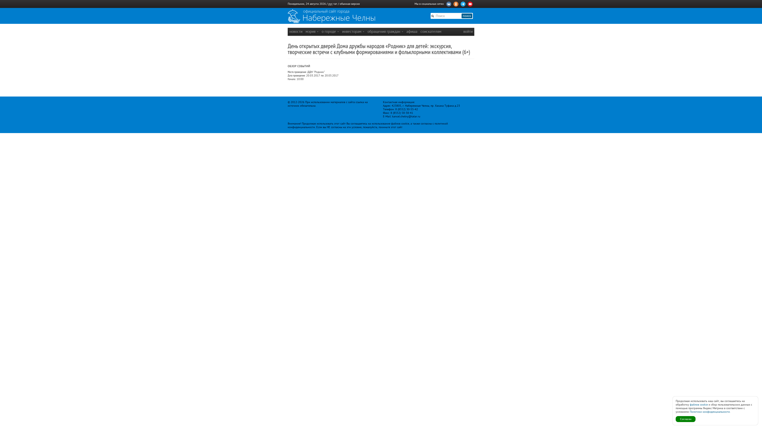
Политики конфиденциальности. (710, 411)
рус (330, 3)
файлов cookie (699, 404)
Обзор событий (299, 66)
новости (295, 31)
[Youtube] (470, 4)
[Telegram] (463, 4)
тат (335, 3)
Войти (468, 31)
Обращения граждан (384, 31)
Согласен (685, 419)
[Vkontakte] (449, 4)
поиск (467, 16)
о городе (329, 31)
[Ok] (456, 4)
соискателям (430, 31)
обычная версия (350, 3)
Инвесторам (352, 31)
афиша (411, 31)
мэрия (311, 31)
